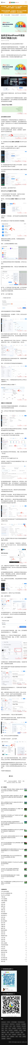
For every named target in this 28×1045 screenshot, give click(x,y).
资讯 (17, 1036)
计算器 (19, 782)
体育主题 (3, 904)
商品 (3, 1028)
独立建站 (12, 1032)
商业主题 (3, 911)
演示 (16, 782)
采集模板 (3, 1038)
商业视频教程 (4, 913)
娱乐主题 (3, 922)
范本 (8, 1036)
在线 (10, 1028)
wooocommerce (5, 1024)
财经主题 (3, 961)
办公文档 (23, 1026)
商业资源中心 (4, 915)
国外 (6, 1028)
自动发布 (14, 1034)
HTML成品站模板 (5, 891)
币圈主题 (3, 926)
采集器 (24, 1036)
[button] (26, 2)
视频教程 (12, 1036)
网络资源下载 (4, 952)
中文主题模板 (4, 898)
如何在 (13, 782)
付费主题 (18, 1026)
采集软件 (8, 1038)
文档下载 (10, 1030)
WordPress (9, 782)
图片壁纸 (3, 919)
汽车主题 (3, 937)
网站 (6, 1034)
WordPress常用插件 (5, 895)
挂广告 (24, 1028)
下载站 (6, 1026)
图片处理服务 (4, 921)
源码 (8, 1032)
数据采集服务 (4, 930)
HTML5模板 (14, 1022)
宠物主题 (3, 924)
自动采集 (19, 1034)
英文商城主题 (4, 957)
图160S (11, 776)
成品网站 (14, 1028)
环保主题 (3, 941)
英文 (24, 1034)
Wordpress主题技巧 (15, 15)
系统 (22, 1032)
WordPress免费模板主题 (6, 893)
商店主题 (3, 917)
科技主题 (3, 946)
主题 (10, 1026)
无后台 (20, 1030)
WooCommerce (21, 1022)
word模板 (23, 1024)
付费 (14, 1026)
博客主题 (3, 909)
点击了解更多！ (18, 7)
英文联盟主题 (4, 959)
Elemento (4, 1022)
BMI (23, 781)
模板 (24, 1030)
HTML (8, 1022)
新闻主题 (3, 932)
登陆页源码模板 (4, 944)
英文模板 (3, 1036)
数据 (3, 1030)
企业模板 (3, 902)
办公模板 (3, 908)
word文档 (18, 1024)
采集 (20, 1036)
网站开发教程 (4, 950)
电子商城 (17, 1032)
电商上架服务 (4, 943)
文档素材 (16, 1030)
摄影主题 (3, 928)
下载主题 (3, 897)
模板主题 (3, 1032)
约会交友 (3, 948)
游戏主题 (3, 939)
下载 (3, 1026)
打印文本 (19, 1028)
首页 (2, 15)
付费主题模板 (4, 900)
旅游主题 (3, 933)
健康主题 (3, 906)
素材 (3, 1034)
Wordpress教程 (7, 15)
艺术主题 (3, 955)
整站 (6, 1030)
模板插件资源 (4, 935)
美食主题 (3, 954)
